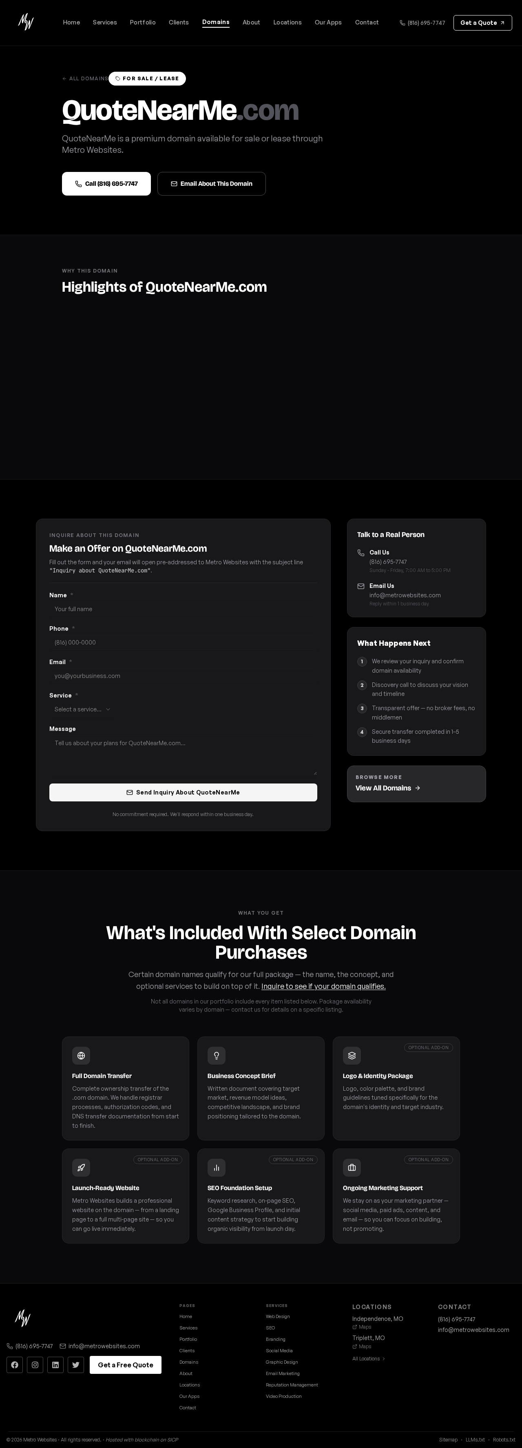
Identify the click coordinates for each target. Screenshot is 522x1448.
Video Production (284, 1396)
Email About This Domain (216, 183)
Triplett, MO (368, 1337)
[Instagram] (35, 1365)
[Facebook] (15, 1365)
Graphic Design (282, 1362)
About (252, 22)
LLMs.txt (475, 1440)
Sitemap (448, 1440)
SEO (270, 1328)
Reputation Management (292, 1385)
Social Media (279, 1350)
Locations (288, 22)
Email (60, 661)
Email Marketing (283, 1373)
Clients (179, 22)
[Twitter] (76, 1365)
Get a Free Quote (125, 1365)
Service (63, 695)
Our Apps (328, 22)
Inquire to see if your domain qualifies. (323, 985)
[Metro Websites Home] (23, 1319)
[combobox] (83, 709)
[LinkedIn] (55, 1365)
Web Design (278, 1316)
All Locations (366, 1359)
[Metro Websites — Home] (26, 23)
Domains (216, 21)
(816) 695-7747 (426, 22)
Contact (367, 22)
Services (105, 22)
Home (71, 22)
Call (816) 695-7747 (111, 183)
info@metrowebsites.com (405, 595)
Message (62, 728)
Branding (275, 1339)
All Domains (88, 78)
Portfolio (143, 22)
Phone (62, 628)
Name (61, 595)
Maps (365, 1327)
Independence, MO (377, 1318)
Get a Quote (478, 22)
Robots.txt (504, 1440)
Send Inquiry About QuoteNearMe (188, 792)
